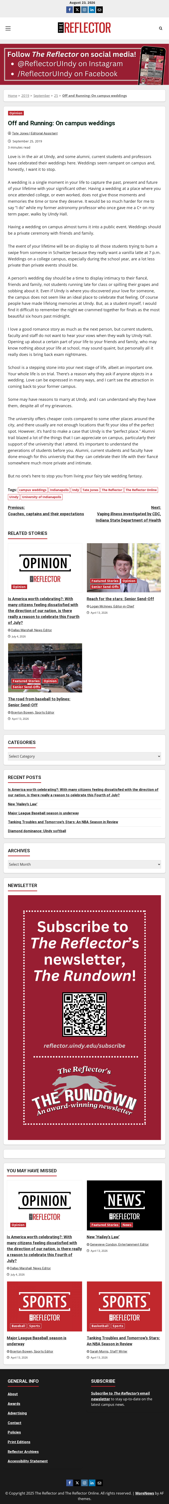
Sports (34, 1326)
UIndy (13, 497)
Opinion (15, 113)
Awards (14, 1404)
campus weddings (32, 490)
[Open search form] (160, 28)
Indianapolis (59, 490)
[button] (8, 28)
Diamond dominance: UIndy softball (37, 831)
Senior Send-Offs (105, 587)
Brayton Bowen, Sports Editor (32, 712)
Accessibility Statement (28, 1461)
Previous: (46, 510)
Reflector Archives (23, 1452)
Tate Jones (90, 490)
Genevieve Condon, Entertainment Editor (119, 1244)
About (13, 1394)
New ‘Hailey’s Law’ (22, 804)
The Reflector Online (141, 490)
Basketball (100, 1326)
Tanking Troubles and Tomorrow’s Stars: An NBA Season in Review (63, 822)
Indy (75, 490)
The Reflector (112, 490)
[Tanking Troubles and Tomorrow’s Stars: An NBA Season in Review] (124, 1306)
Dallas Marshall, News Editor (31, 630)
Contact (14, 1423)
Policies (14, 1432)
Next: (128, 514)
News (127, 1225)
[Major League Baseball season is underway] (44, 1306)
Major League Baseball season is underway (43, 813)
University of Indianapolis (41, 497)
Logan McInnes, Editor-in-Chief (112, 606)
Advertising (17, 1413)
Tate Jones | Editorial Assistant (35, 133)
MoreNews (144, 1493)
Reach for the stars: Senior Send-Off (120, 598)
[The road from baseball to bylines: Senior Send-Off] (45, 668)
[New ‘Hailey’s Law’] (124, 1205)
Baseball (18, 1326)
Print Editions (19, 1442)
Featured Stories (105, 581)
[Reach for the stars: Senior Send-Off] (124, 568)
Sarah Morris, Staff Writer (108, 1351)
